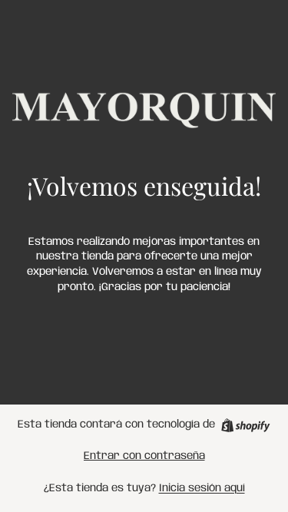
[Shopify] (245, 425)
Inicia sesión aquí (202, 488)
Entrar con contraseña (144, 456)
